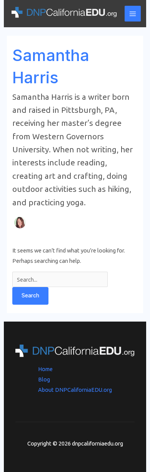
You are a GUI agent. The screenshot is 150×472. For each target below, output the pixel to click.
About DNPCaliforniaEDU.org (75, 389)
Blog (44, 379)
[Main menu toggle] (133, 14)
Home (45, 369)
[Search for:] (60, 279)
